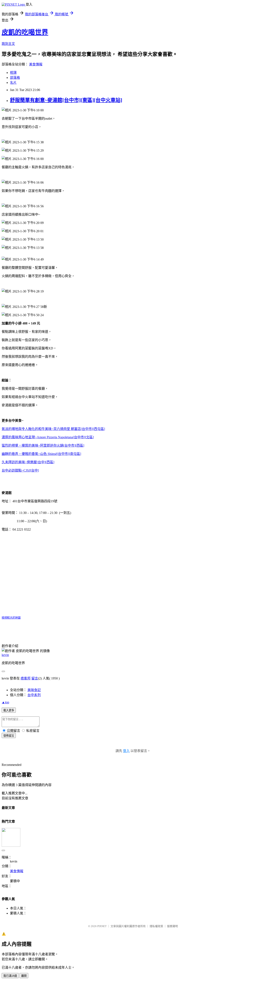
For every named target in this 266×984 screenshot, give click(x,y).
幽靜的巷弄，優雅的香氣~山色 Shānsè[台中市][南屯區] (41, 454)
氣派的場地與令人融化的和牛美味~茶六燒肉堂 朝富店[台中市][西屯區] (53, 429)
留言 (34, 678)
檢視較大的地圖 (11, 617)
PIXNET (102, 926)
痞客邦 (26, 678)
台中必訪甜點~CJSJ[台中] (20, 470)
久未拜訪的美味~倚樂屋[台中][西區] (28, 462)
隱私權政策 (156, 926)
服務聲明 (172, 926)
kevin (5, 655)
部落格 (15, 77)
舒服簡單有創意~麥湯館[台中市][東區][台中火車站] (66, 100)
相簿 (13, 72)
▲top (5, 702)
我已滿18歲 (10, 975)
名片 (13, 82)
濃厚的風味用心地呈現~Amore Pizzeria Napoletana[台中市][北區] (48, 437)
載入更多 (8, 710)
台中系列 (34, 695)
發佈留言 (8, 735)
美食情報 (35, 64)
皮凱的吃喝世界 (25, 32)
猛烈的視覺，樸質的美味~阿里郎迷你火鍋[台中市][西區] (43, 445)
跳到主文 (8, 43)
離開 (24, 975)
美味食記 (34, 690)
